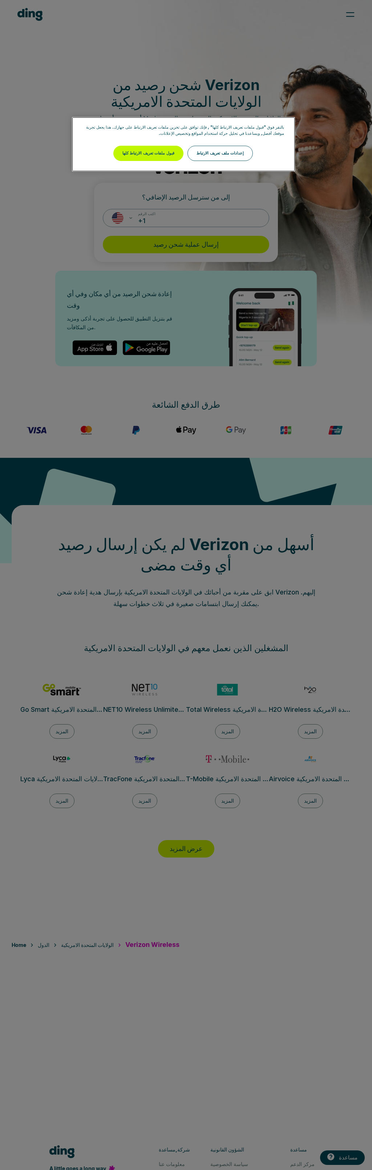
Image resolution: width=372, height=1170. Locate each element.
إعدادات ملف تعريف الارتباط (220, 153)
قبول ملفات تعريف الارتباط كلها (148, 153)
